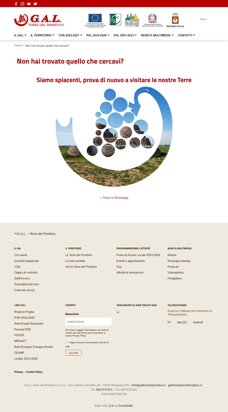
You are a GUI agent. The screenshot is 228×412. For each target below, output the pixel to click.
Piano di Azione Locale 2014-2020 (138, 255)
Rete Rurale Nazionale (28, 323)
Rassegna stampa (179, 260)
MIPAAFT (20, 341)
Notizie (172, 255)
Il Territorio (41, 35)
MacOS (182, 322)
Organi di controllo (25, 272)
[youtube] (30, 3)
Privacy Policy (79, 335)
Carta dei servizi (24, 290)
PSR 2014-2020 (24, 317)
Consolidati (125, 405)
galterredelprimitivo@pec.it (185, 385)
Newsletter (72, 314)
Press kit (173, 266)
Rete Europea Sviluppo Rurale (33, 346)
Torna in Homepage (115, 197)
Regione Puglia (24, 311)
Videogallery (176, 272)
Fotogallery (175, 278)
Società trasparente (26, 260)
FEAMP (19, 352)
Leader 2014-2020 (26, 358)
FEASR (19, 335)
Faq (118, 266)
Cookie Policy (34, 372)
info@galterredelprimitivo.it (148, 385)
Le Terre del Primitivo (78, 255)
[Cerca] (211, 19)
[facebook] (17, 3)
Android (198, 322)
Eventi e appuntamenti (130, 260)
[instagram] (23, 3)
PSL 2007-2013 (124, 35)
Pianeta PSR (22, 329)
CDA (17, 266)
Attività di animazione (130, 272)
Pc (169, 322)
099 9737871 (104, 389)
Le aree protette (75, 260)
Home (18, 45)
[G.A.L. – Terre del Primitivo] (34, 234)
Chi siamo (20, 255)
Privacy (18, 372)
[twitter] (36, 3)
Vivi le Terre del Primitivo (81, 266)
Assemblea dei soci (26, 284)
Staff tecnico (22, 278)
